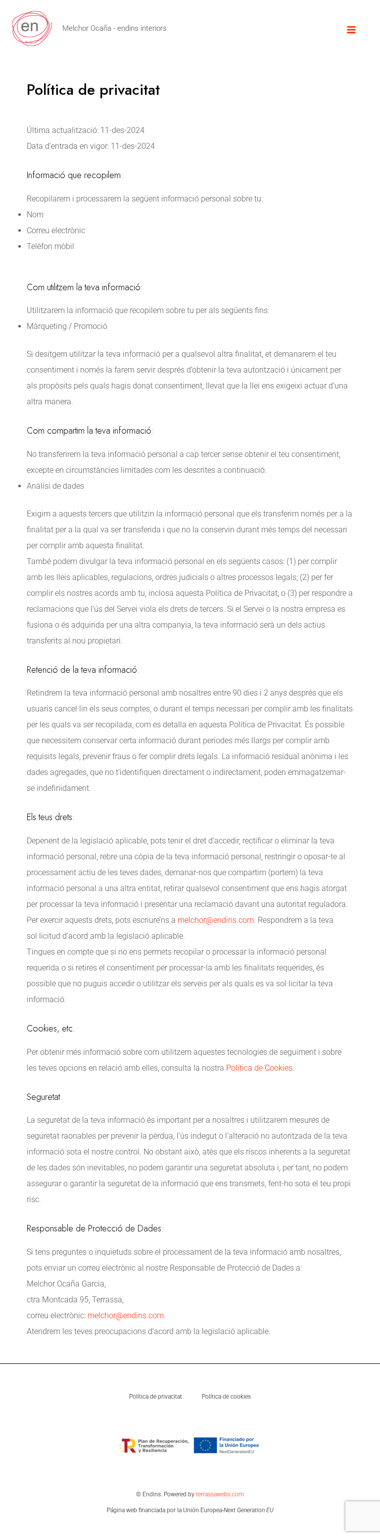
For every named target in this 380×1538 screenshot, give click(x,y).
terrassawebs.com (220, 1494)
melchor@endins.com (216, 920)
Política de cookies (226, 1396)
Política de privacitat (155, 1396)
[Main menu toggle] (351, 29)
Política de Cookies (259, 1068)
